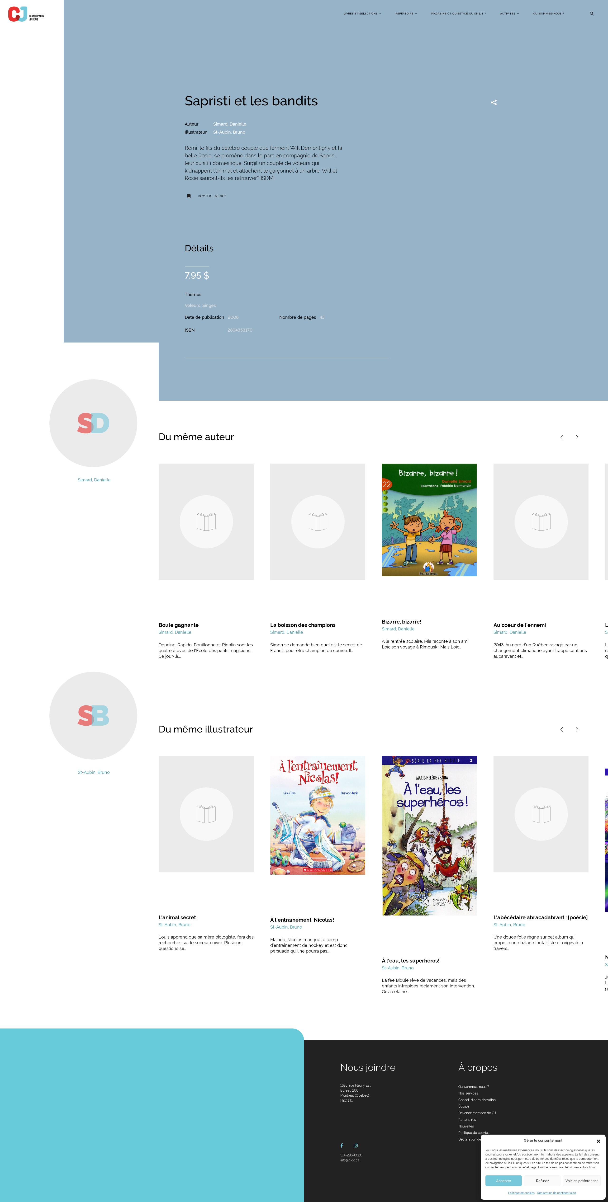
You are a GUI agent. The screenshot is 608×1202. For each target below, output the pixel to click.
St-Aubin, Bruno (229, 132)
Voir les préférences (581, 1181)
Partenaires (467, 1120)
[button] (598, 1140)
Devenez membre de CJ (477, 1113)
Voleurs (192, 305)
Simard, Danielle (229, 124)
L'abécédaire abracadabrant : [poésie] (541, 917)
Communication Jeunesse (26, 14)
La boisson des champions (303, 625)
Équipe (463, 1106)
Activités (507, 13)
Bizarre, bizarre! (401, 622)
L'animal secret (177, 917)
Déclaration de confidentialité (556, 1193)
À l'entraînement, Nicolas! (302, 920)
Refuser (542, 1181)
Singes (209, 305)
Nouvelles (466, 1126)
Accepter (503, 1181)
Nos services (468, 1093)
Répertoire (404, 13)
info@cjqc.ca (350, 1160)
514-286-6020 (351, 1155)
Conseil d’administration (477, 1100)
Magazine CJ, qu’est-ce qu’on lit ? (458, 13)
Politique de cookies (521, 1193)
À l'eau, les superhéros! (411, 961)
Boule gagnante (179, 625)
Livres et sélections (361, 13)
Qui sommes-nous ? (548, 13)
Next (577, 437)
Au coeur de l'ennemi (520, 625)
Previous (561, 437)
